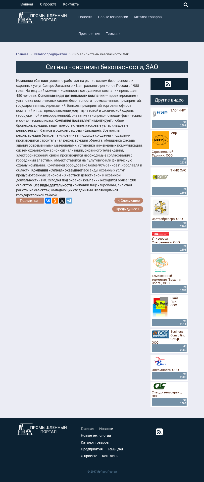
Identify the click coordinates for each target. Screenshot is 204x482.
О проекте (48, 4)
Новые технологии (96, 435)
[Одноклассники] (55, 201)
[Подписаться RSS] (168, 84)
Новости (106, 429)
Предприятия (92, 449)
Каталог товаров (95, 442)
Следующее (130, 201)
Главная (26, 4)
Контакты (71, 4)
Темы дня (115, 449)
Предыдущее (127, 209)
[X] (62, 201)
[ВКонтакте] (48, 201)
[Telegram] (69, 201)
